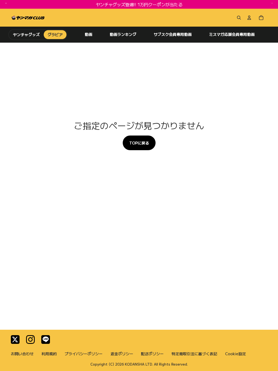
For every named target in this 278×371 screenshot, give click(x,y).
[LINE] (45, 339)
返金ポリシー (121, 353)
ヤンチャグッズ (26, 34)
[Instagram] (30, 339)
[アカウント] (249, 18)
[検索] (238, 18)
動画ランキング (123, 34)
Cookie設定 (235, 353)
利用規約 (49, 353)
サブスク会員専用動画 (173, 34)
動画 (88, 34)
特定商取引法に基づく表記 (194, 353)
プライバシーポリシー (84, 353)
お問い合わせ (22, 353)
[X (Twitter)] (15, 339)
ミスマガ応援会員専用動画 (232, 34)
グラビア (55, 34)
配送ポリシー (152, 353)
